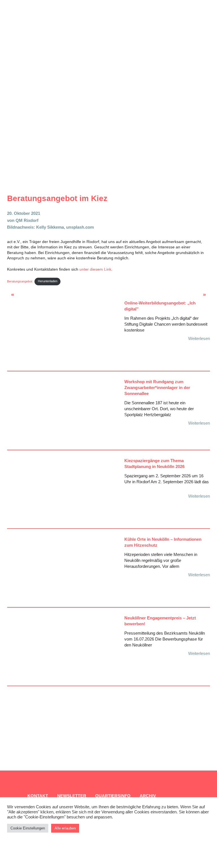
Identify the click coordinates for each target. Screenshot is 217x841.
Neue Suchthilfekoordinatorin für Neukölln (193, 296)
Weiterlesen (199, 338)
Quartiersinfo (113, 795)
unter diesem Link (94, 269)
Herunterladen (47, 281)
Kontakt (37, 795)
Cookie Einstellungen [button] (27, 828)
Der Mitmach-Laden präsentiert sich (22, 296)
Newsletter (71, 795)
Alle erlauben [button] (65, 828)
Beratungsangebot (19, 281)
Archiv (148, 795)
